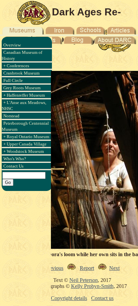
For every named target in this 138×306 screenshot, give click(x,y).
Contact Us (13, 166)
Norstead (11, 115)
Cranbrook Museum (21, 73)
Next (114, 268)
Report (87, 268)
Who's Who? (14, 158)
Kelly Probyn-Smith (92, 286)
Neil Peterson (83, 280)
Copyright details (69, 298)
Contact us (102, 298)
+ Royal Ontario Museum (26, 136)
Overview (12, 44)
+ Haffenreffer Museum (24, 95)
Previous (54, 268)
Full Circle (13, 80)
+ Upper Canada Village (25, 143)
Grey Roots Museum (22, 87)
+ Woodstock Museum (23, 151)
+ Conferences (16, 65)
